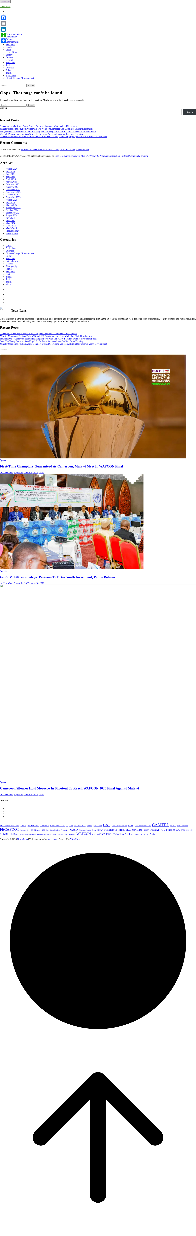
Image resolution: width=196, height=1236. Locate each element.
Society (9, 55)
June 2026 (10, 174)
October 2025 (12, 194)
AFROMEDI (44, 825)
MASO (74, 829)
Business (10, 67)
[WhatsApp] (3, 35)
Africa (14, 52)
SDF (192, 830)
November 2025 (13, 192)
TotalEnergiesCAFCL (44, 834)
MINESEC (125, 829)
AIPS (71, 825)
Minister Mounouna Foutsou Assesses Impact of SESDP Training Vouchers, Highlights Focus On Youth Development (53, 136)
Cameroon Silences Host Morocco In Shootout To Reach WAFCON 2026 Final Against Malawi (69, 788)
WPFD (137, 834)
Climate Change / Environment (20, 78)
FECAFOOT (9, 829)
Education (10, 62)
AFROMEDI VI (57, 825)
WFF (93, 834)
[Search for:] (13, 85)
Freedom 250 (25, 830)
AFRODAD (33, 825)
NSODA (146, 830)
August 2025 (12, 200)
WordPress (75, 839)
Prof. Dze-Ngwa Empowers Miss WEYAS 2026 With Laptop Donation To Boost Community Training (101, 156)
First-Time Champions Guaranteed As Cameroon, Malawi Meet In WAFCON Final (61, 466)
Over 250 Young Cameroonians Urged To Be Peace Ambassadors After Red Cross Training (41, 134)
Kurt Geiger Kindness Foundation (57, 830)
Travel (8, 73)
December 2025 (13, 189)
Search (3, 108)
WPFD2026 (144, 834)
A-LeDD (23, 825)
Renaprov (10, 44)
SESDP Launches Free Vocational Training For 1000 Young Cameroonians (55, 149)
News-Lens (5, 6)
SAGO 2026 (185, 830)
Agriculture (11, 75)
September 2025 (13, 197)
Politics (9, 70)
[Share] (3, 41)
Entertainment (12, 42)
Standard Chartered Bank (27, 834)
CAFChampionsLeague (119, 825)
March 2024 (11, 228)
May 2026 (10, 176)
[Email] (3, 23)
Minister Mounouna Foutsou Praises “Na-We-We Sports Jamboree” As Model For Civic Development (46, 129)
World (8, 49)
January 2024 (12, 233)
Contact (9, 57)
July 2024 (10, 218)
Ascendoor (52, 839)
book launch (98, 825)
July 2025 (10, 202)
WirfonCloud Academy (123, 834)
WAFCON (83, 834)
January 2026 (12, 187)
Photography (11, 36)
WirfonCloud (104, 833)
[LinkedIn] (3, 29)
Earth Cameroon (182, 825)
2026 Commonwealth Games (9, 825)
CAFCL (130, 825)
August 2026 (12, 169)
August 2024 (12, 215)
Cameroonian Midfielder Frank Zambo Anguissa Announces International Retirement (38, 126)
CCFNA (173, 825)
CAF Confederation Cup (143, 825)
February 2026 (12, 184)
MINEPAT (110, 829)
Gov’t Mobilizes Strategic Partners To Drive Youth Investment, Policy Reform (57, 577)
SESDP (4, 833)
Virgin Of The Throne (59, 834)
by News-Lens (6, 472)
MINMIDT (137, 830)
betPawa (89, 825)
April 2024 (11, 225)
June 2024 (10, 220)
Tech (8, 65)
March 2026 (11, 182)
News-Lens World (14, 34)
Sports (8, 47)
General (9, 60)
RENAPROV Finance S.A (165, 829)
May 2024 (10, 223)
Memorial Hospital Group (87, 830)
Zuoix (152, 834)
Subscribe (5, 1)
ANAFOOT (80, 825)
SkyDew (14, 834)
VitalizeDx (71, 834)
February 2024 (12, 231)
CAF (106, 825)
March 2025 (11, 205)
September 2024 (13, 213)
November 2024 (13, 207)
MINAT (100, 830)
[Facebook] (3, 18)
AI (67, 825)
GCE (43, 830)
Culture (9, 39)
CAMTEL (160, 824)
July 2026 (10, 171)
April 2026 (11, 179)
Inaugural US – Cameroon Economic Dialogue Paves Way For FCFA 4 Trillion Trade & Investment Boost (48, 131)
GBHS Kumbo (35, 830)
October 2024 (12, 210)
